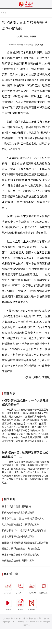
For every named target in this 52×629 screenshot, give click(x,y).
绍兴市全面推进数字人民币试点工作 (20, 524)
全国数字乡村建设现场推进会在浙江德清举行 (25, 542)
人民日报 (7, 593)
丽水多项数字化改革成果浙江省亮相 (20, 554)
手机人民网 (31, 593)
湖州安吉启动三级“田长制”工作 (18, 560)
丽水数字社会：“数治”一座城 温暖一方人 (23, 518)
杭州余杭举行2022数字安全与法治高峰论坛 (24, 530)
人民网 (3, 13)
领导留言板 (43, 593)
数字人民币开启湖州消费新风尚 (18, 536)
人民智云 (19, 609)
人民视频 (7, 609)
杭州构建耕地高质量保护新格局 (18, 512)
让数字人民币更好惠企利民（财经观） (21, 548)
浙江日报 (39, 45)
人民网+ (19, 593)
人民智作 (31, 609)
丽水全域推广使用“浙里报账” (17, 506)
